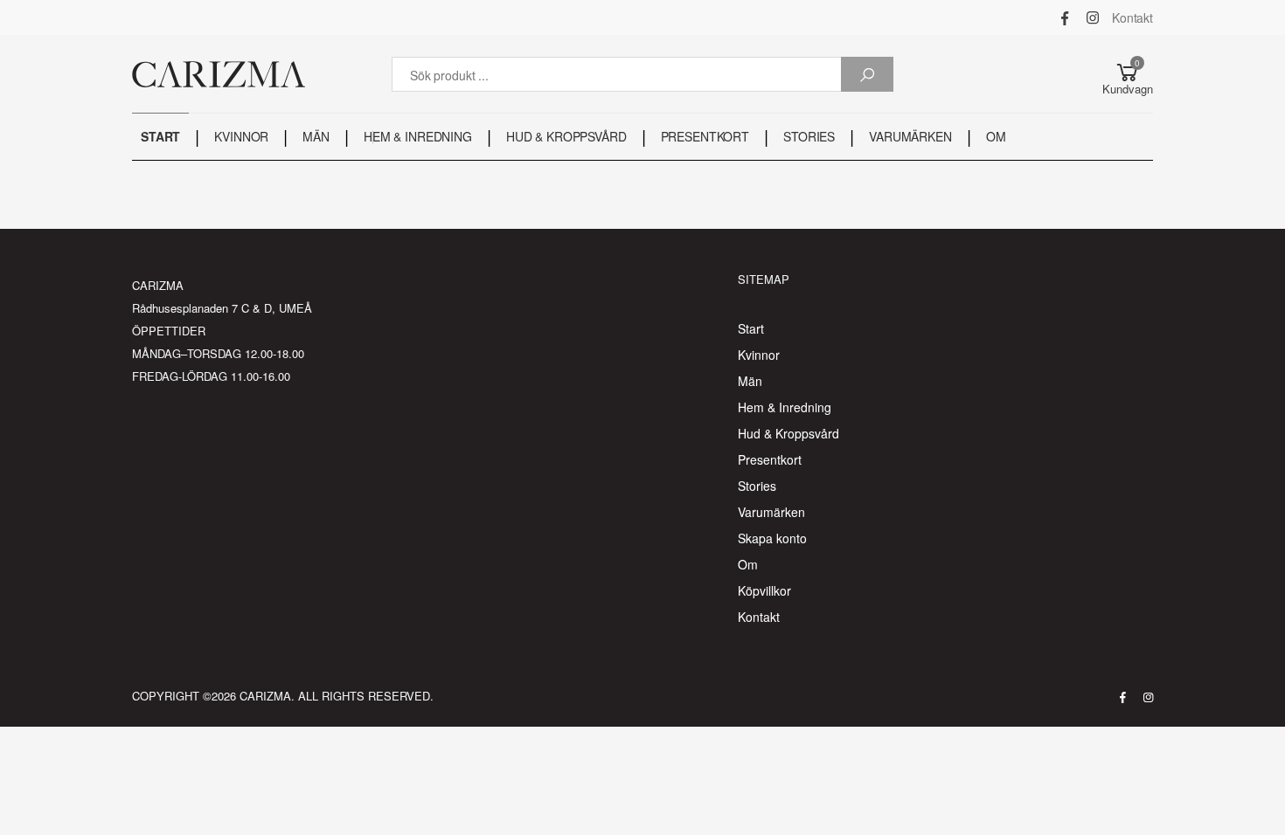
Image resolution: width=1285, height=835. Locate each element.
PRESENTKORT (705, 136)
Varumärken (771, 512)
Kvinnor (759, 354)
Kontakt (1132, 17)
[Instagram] (1092, 17)
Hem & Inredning (784, 407)
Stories (757, 485)
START (160, 136)
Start (751, 328)
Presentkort (770, 459)
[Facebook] (1064, 17)
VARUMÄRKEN (910, 136)
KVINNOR (241, 136)
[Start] (218, 74)
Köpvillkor (764, 590)
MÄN (316, 136)
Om (748, 564)
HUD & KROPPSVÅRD (566, 136)
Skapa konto (772, 538)
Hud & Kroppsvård (788, 433)
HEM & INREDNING (418, 136)
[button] (1127, 74)
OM (996, 136)
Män (750, 381)
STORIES (809, 136)
